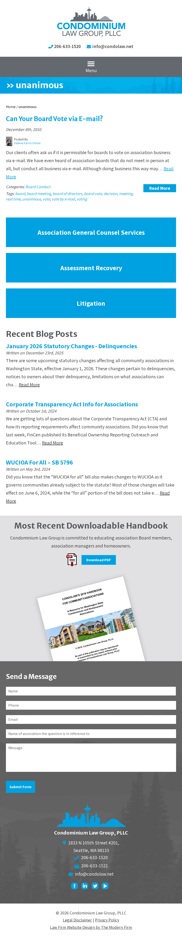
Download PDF (98, 559)
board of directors (67, 193)
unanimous (31, 199)
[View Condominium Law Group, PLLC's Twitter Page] (96, 887)
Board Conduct (37, 186)
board (20, 193)
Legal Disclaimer (77, 920)
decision (110, 193)
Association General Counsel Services (91, 232)
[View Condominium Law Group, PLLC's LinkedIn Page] (86, 887)
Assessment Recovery (91, 267)
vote (46, 199)
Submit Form (20, 786)
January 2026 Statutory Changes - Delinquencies (71, 346)
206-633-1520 (67, 46)
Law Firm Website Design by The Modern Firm (91, 927)
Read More (159, 188)
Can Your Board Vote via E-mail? (54, 119)
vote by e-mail (63, 199)
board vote (93, 193)
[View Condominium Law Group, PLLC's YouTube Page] (106, 887)
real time (13, 199)
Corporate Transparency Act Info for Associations (72, 404)
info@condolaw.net (112, 46)
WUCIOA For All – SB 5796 (39, 462)
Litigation (91, 303)
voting (82, 199)
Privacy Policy (107, 920)
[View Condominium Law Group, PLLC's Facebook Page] (75, 887)
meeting (125, 193)
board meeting (39, 193)
